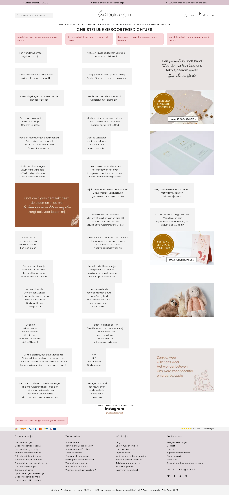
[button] (189, 15)
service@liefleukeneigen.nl (118, 490)
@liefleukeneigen (114, 412)
